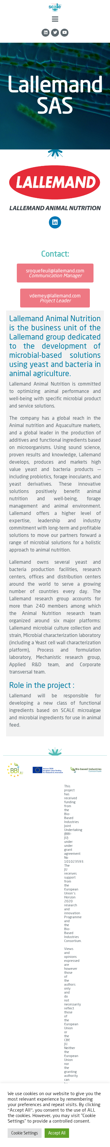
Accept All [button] (56, 1133)
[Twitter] (55, 33)
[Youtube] (64, 33)
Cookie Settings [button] (24, 1133)
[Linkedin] (46, 33)
